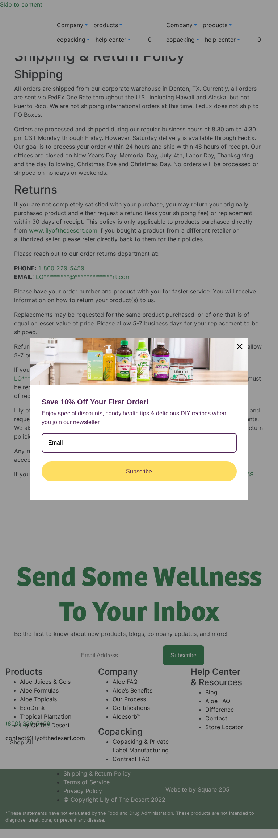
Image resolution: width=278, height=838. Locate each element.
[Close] (239, 346)
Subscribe (139, 471)
